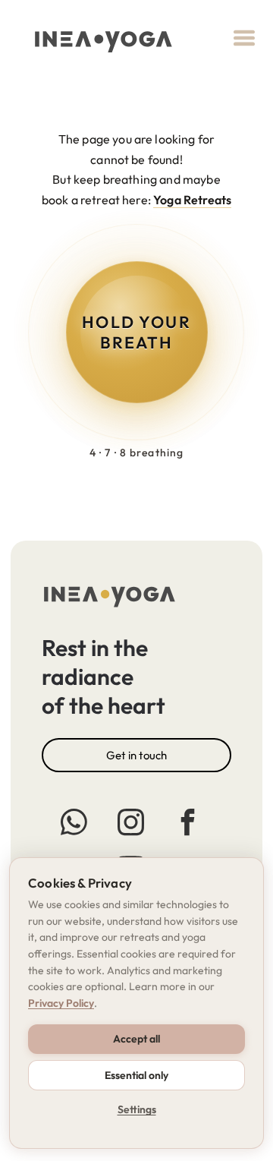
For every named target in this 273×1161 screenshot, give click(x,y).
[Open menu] (244, 38)
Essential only (136, 1075)
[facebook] (187, 824)
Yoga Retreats (192, 199)
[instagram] (130, 824)
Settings (137, 1109)
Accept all (136, 1039)
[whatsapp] (73, 824)
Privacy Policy (61, 1003)
